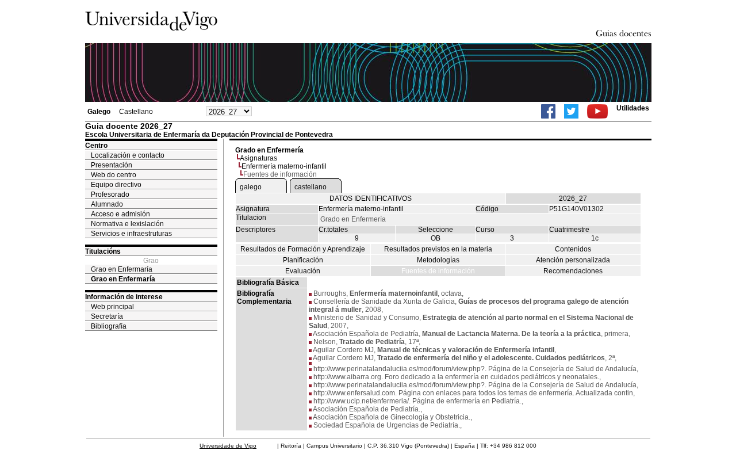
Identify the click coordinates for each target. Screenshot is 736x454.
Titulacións (103, 251)
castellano (310, 187)
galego (251, 187)
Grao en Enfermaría (121, 269)
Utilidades (632, 108)
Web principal (112, 307)
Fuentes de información (438, 271)
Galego (98, 112)
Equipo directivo (116, 185)
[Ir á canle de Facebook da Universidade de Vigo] (548, 111)
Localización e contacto (127, 155)
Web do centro (113, 175)
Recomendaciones (573, 271)
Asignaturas (258, 158)
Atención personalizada (573, 260)
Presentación (111, 165)
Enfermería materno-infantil (284, 166)
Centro (96, 146)
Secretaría (107, 316)
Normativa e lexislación (127, 224)
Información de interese (124, 297)
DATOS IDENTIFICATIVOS (370, 198)
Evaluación (302, 271)
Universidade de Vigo (228, 445)
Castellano (136, 112)
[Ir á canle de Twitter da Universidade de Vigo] (571, 111)
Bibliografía (108, 326)
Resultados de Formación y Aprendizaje (302, 249)
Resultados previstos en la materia (438, 249)
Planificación (303, 260)
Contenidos (573, 249)
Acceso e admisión (120, 214)
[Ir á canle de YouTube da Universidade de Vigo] (597, 111)
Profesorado (110, 194)
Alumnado (107, 204)
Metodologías (438, 260)
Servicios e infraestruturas (131, 234)
